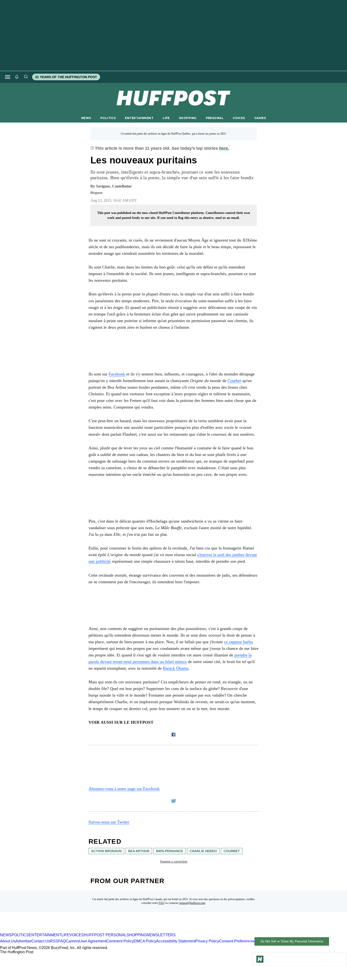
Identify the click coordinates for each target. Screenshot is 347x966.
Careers (72, 941)
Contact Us (40, 941)
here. (224, 148)
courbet (232, 851)
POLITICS (108, 118)
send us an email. (227, 218)
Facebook (117, 374)
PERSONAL (215, 118)
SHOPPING (187, 118)
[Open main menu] (7, 77)
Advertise (23, 941)
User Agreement (92, 941)
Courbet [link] (234, 380)
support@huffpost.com (192, 903)
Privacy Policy (207, 941)
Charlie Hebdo (203, 851)
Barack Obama (175, 668)
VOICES (239, 118)
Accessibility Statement (175, 941)
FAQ (161, 903)
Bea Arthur (138, 851)
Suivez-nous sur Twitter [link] (109, 822)
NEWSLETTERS (161, 935)
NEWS (86, 118)
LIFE (166, 118)
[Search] (25, 77)
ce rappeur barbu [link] (238, 641)
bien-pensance (169, 851)
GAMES (260, 118)
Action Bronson (106, 851)
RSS (54, 941)
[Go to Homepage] (259, 959)
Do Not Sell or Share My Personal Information (292, 941)
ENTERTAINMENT (139, 118)
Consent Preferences (236, 941)
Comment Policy (120, 941)
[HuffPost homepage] (61, 931)
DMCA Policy (145, 941)
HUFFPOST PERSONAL (105, 935)
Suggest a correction (173, 861)
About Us (8, 941)
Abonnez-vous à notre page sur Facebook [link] (124, 788)
